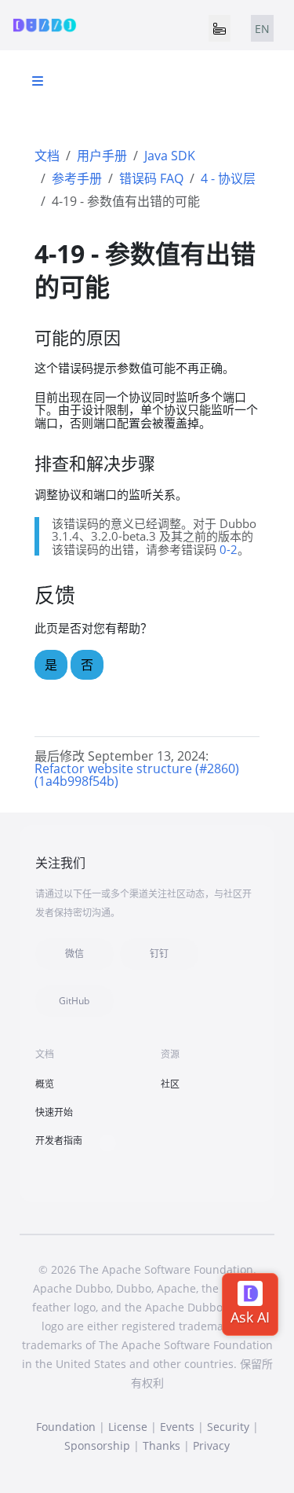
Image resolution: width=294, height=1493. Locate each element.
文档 (47, 155)
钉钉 (159, 953)
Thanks (161, 1445)
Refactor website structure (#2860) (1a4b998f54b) (136, 775)
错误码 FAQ (151, 178)
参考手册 (77, 178)
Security (228, 1426)
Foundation (66, 1426)
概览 (44, 1084)
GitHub (74, 1000)
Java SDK (169, 155)
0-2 (229, 549)
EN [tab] (262, 28)
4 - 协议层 (228, 178)
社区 (170, 1084)
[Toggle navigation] (219, 28)
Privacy (211, 1445)
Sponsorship (97, 1445)
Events (177, 1426)
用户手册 (102, 155)
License (127, 1426)
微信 (74, 953)
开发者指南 (58, 1140)
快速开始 (54, 1112)
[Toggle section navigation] (37, 81)
